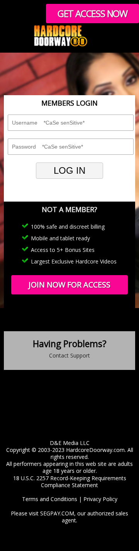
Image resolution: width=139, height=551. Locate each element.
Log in (69, 170)
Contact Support (69, 355)
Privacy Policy (100, 499)
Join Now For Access (69, 284)
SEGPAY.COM (57, 513)
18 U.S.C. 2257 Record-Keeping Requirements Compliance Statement (69, 481)
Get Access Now (92, 13)
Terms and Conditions (49, 499)
